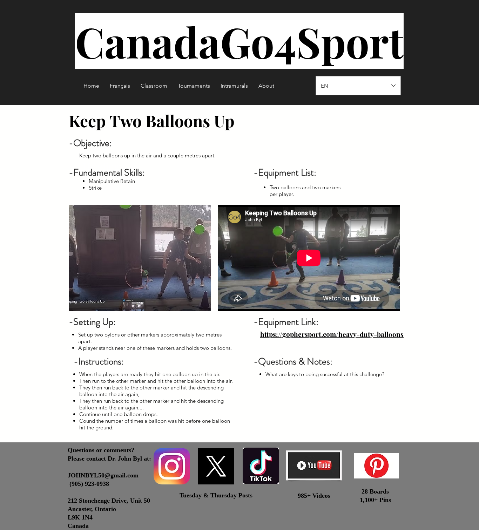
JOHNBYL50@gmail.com (103, 475)
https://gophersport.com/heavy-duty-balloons (332, 334)
